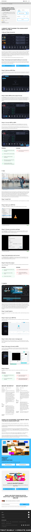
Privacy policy (3, 521)
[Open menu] (28, 1)
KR (7, 22)
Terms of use (7, 521)
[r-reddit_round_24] (28, 525)
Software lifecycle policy (15, 521)
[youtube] (27, 525)
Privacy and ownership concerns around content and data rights (23, 379)
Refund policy (3, 523)
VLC (4, 170)
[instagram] (23, 525)
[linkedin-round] (25, 525)
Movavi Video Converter (16, 429)
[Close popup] (28, 3)
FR (3, 22)
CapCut (5, 283)
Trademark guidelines (8, 523)
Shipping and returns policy (22, 521)
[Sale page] (25, 1)
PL (6, 22)
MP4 (24, 16)
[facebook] (21, 525)
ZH (8, 22)
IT (4, 22)
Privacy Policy (10, 3)
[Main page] (4, 1)
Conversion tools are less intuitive (23, 269)
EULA (10, 521)
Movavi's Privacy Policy (23, 506)
